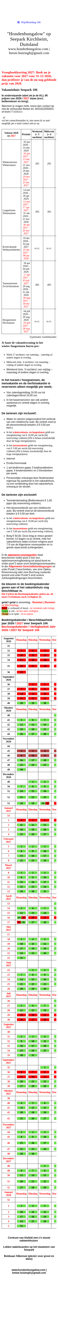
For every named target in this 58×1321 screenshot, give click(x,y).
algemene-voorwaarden (22, 554)
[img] (29, 9)
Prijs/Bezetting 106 (31, 22)
